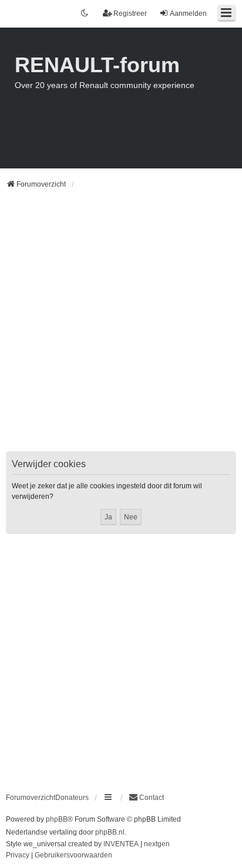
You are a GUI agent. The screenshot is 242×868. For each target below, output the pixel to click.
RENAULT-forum (97, 65)
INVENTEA (121, 844)
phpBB (57, 819)
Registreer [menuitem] (130, 13)
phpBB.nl (110, 832)
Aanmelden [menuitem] (188, 13)
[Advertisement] (121, 327)
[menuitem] (146, 797)
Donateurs (72, 797)
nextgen (157, 844)
